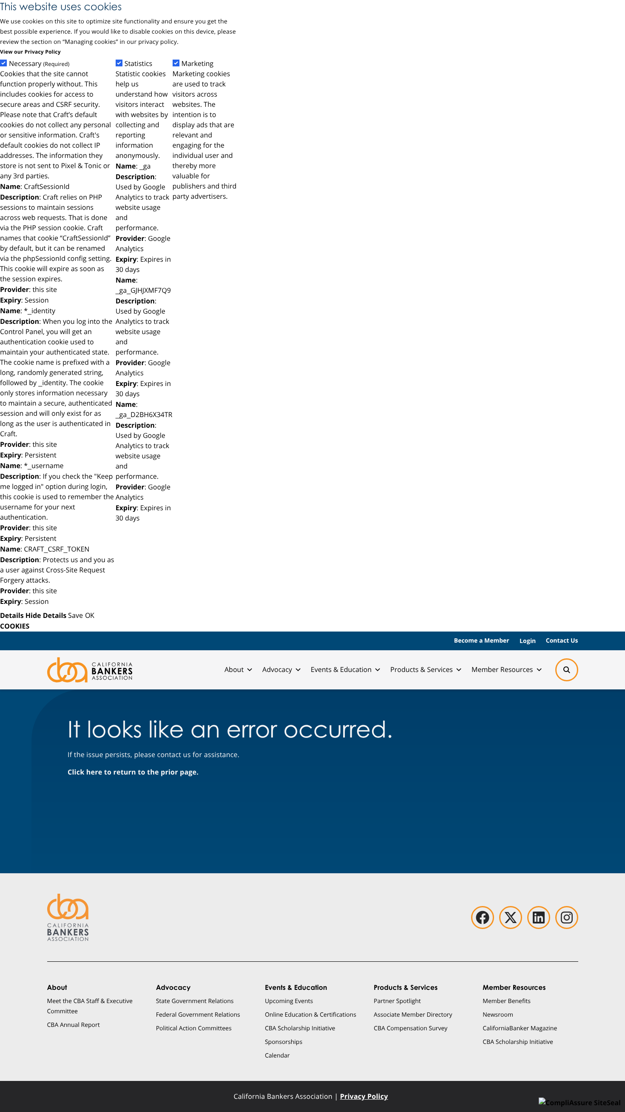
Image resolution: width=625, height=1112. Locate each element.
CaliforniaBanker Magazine (520, 1028)
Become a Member (481, 641)
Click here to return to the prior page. (133, 772)
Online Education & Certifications (310, 1014)
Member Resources (502, 669)
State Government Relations (195, 1001)
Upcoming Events (289, 1001)
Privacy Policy (364, 1096)
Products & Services (421, 669)
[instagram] (566, 917)
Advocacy (277, 669)
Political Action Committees (194, 1028)
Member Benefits (507, 1001)
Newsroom (498, 1014)
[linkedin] (538, 917)
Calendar (277, 1055)
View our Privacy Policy (30, 51)
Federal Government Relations (198, 1014)
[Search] (566, 669)
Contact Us (562, 641)
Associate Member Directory (413, 1014)
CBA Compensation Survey (410, 1028)
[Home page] (89, 669)
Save (75, 615)
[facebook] (482, 917)
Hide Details (46, 615)
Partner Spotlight (397, 1001)
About (234, 669)
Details (12, 615)
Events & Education (341, 669)
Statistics (139, 63)
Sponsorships (283, 1042)
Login (528, 641)
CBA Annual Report (73, 1025)
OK (89, 615)
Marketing (198, 63)
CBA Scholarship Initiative (300, 1028)
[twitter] (510, 917)
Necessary (39, 63)
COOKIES (14, 626)
